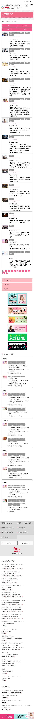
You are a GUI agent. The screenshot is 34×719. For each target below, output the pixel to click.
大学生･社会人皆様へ (7, 527)
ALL (9, 25)
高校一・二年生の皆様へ (25, 523)
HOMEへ (8, 543)
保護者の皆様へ (22, 532)
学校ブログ (9, 29)
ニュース (24, 25)
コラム (24, 29)
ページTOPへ (25, 543)
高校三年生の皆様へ (7, 523)
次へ (7, 273)
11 (3, 273)
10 (29, 271)
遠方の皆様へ (22, 527)
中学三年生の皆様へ (7, 532)
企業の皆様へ (5, 537)
